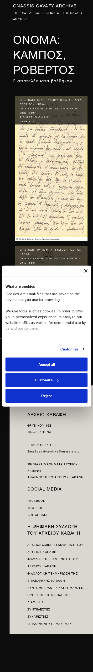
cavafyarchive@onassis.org (58, 451)
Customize (69, 349)
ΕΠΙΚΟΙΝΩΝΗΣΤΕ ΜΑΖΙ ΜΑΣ (49, 623)
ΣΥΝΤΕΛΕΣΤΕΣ (38, 609)
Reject (46, 396)
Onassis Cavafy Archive (45, 5)
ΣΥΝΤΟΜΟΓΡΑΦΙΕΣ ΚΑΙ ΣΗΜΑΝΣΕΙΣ (55, 587)
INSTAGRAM (37, 514)
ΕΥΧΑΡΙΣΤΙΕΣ (37, 616)
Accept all (46, 364)
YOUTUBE (35, 507)
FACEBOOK (36, 500)
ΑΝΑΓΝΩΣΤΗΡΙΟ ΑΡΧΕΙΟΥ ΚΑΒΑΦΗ (55, 477)
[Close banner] (86, 270)
